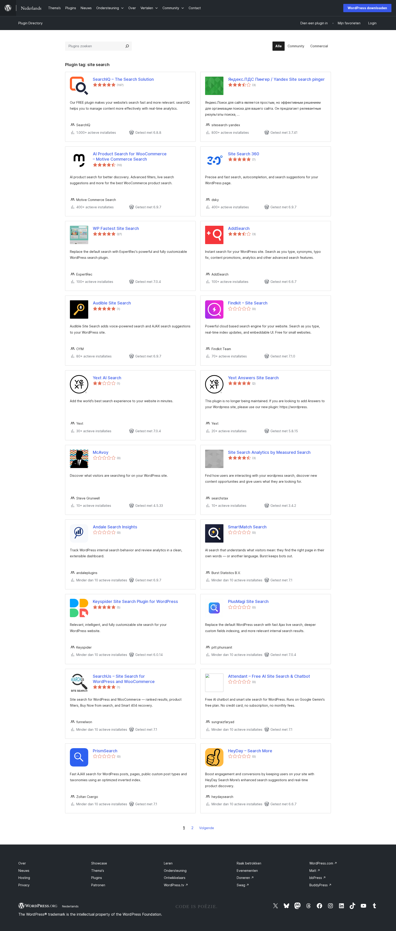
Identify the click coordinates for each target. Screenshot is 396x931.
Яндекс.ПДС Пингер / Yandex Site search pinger (276, 79)
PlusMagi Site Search (248, 601)
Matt (314, 870)
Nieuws (23, 870)
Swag (243, 885)
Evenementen (247, 870)
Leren (168, 863)
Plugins (96, 878)
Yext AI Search (107, 377)
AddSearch (239, 228)
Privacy (24, 885)
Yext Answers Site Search (253, 377)
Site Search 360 (243, 153)
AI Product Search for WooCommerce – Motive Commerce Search (130, 156)
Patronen (98, 885)
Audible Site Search (112, 303)
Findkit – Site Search (247, 303)
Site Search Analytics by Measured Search (269, 452)
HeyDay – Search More (250, 750)
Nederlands (70, 906)
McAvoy (100, 452)
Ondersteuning (175, 870)
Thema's (97, 870)
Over (22, 863)
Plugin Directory (30, 23)
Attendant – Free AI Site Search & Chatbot (269, 676)
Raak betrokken (249, 863)
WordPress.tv (176, 885)
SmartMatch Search (247, 526)
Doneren (245, 878)
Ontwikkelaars (174, 878)
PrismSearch (105, 750)
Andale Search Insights (115, 526)
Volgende (206, 828)
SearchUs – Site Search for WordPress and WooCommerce (124, 679)
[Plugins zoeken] (127, 46)
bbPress (317, 878)
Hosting (24, 878)
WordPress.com (323, 863)
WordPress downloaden (367, 8)
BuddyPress (320, 885)
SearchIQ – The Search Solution (123, 79)
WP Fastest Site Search (116, 228)
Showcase (99, 863)
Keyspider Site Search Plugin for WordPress (135, 601)
